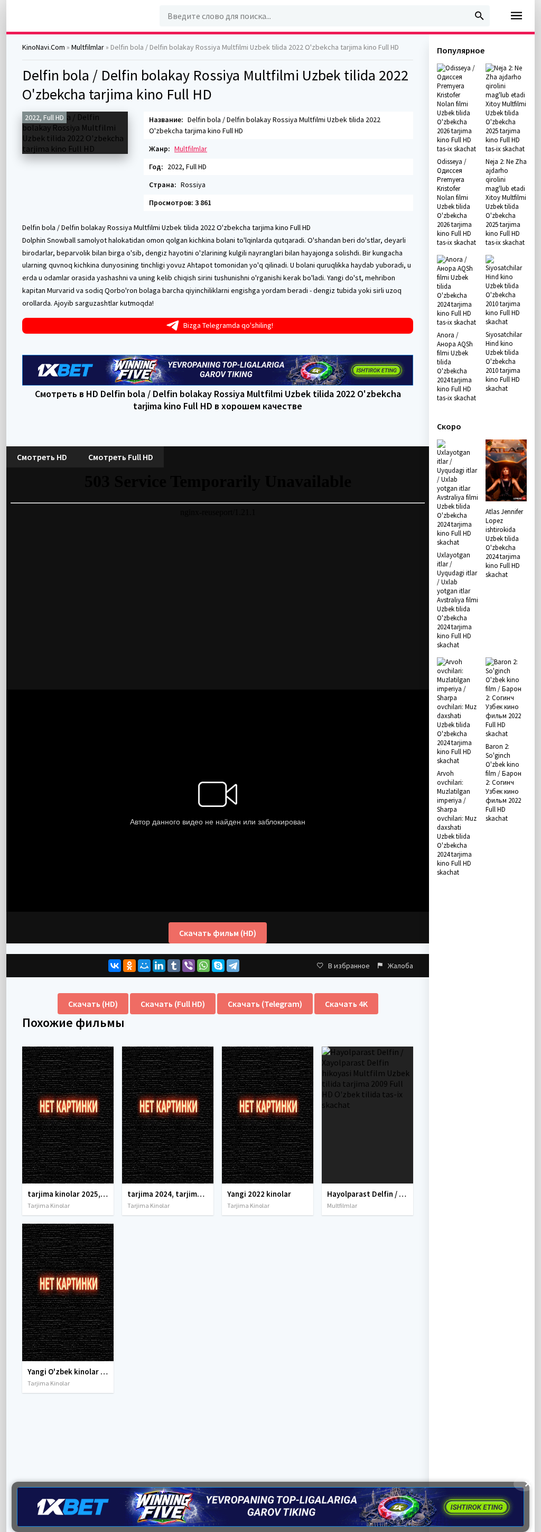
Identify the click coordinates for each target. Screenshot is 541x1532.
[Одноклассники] (129, 965)
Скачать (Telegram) (265, 1003)
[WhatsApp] (203, 965)
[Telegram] (233, 965)
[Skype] (218, 965)
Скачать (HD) (93, 1003)
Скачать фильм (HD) (217, 933)
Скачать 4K (346, 1003)
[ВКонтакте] (114, 965)
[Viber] (188, 965)
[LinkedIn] (159, 965)
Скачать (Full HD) (173, 1003)
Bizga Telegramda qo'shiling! (228, 325)
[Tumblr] (173, 965)
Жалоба (400, 965)
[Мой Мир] (144, 965)
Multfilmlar (190, 148)
